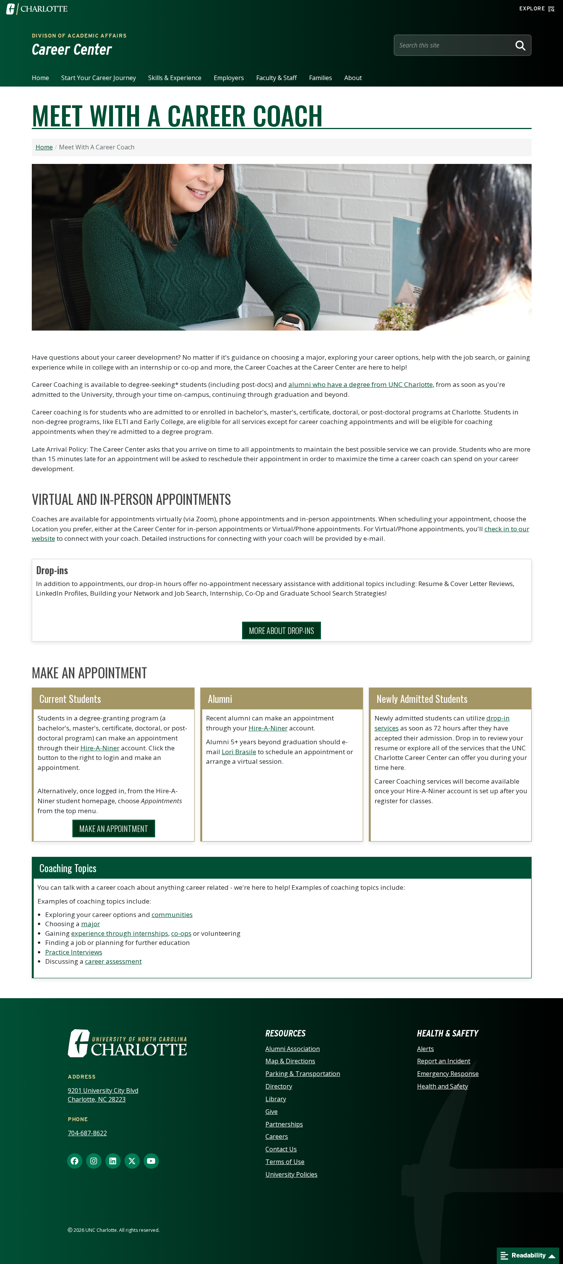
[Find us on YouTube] (151, 1161)
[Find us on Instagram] (93, 1161)
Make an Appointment (113, 828)
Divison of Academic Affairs (79, 36)
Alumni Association (292, 1049)
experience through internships (119, 933)
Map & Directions (290, 1061)
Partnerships (284, 1124)
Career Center (72, 49)
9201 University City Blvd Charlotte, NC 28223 (103, 1095)
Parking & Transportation (302, 1073)
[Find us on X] (132, 1161)
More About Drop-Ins (281, 630)
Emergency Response (448, 1073)
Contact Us (281, 1149)
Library (275, 1099)
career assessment (113, 961)
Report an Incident (443, 1061)
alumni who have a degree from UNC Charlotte (360, 384)
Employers (229, 78)
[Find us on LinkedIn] (113, 1161)
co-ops (181, 933)
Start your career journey (98, 78)
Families (320, 78)
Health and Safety (442, 1086)
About (353, 78)
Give (271, 1111)
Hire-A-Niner (99, 747)
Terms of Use (284, 1162)
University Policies (291, 1174)
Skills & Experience (174, 78)
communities (172, 914)
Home (40, 78)
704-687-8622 (87, 1133)
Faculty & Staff (276, 78)
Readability (528, 1255)
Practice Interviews (73, 952)
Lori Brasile (239, 751)
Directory (278, 1086)
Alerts (425, 1049)
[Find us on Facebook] (74, 1161)
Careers (276, 1136)
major (90, 923)
